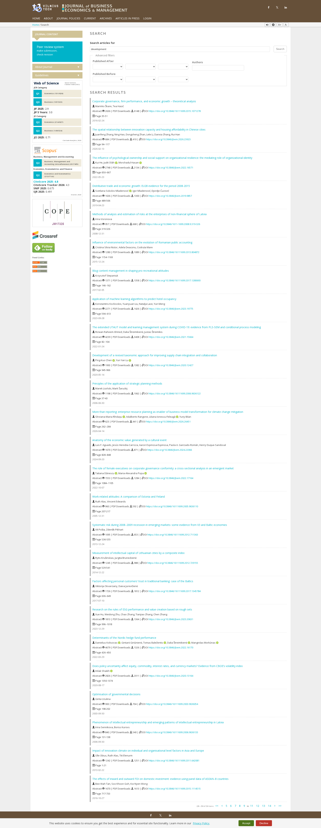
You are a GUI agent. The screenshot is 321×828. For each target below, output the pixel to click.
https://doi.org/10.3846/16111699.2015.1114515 (175, 788)
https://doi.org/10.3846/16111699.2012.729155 (172, 563)
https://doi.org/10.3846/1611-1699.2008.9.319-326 (173, 224)
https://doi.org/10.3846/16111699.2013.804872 (174, 252)
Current (90, 18)
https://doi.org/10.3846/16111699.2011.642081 (174, 760)
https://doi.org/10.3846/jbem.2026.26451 (168, 421)
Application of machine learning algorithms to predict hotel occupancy (134, 299)
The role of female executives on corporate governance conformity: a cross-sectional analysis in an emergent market (163, 468)
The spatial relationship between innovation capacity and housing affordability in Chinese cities (148, 129)
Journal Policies (68, 18)
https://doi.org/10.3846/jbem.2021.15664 (171, 337)
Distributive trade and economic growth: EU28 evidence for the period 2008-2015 (141, 186)
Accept (246, 823)
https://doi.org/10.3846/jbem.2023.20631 (171, 619)
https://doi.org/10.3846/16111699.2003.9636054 (172, 704)
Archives (106, 18)
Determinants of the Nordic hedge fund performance (124, 637)
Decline (264, 823)
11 (251, 806)
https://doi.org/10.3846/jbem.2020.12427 (171, 365)
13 (263, 806)
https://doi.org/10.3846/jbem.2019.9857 (170, 195)
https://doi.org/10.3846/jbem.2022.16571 (171, 167)
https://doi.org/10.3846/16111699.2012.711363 (172, 534)
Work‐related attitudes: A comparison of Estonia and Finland (128, 496)
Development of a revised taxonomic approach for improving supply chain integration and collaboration (154, 355)
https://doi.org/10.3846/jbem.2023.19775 (171, 308)
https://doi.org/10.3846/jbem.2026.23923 (168, 139)
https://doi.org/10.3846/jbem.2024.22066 (169, 449)
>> (279, 806)
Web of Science (46, 83)
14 (269, 806)
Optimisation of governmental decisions (116, 694)
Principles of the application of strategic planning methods (127, 383)
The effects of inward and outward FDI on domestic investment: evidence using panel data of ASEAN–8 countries (160, 779)
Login (147, 18)
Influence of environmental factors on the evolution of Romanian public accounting (142, 242)
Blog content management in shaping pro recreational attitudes (130, 270)
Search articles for (102, 43)
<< (216, 806)
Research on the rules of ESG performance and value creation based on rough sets (142, 609)
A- (286, 24)
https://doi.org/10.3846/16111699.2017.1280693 (175, 280)
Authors (197, 62)
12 (257, 806)
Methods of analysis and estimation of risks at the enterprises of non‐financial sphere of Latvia (149, 214)
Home (36, 18)
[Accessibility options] (273, 25)
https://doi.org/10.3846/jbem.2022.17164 (171, 478)
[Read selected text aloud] (267, 25)
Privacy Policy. (201, 823)
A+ (279, 24)
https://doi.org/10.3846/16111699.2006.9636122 (175, 393)
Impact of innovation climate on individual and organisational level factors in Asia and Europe (148, 750)
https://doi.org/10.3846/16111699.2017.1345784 (175, 591)
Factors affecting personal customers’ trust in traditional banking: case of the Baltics (142, 581)
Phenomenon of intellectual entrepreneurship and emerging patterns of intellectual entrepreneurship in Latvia (158, 722)
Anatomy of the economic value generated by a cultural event (129, 440)
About (48, 18)
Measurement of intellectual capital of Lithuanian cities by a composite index (138, 553)
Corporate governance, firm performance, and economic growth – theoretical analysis (144, 101)
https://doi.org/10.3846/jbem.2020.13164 (171, 675)
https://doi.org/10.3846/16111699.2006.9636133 (172, 732)
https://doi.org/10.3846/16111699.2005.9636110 (172, 506)
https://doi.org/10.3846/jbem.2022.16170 (171, 647)
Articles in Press (128, 18)
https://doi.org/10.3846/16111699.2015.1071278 (175, 111)
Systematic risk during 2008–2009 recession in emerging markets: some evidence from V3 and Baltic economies (159, 525)
